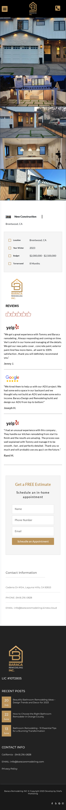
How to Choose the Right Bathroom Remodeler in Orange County (32, 715)
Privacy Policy (9, 768)
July (6, 705)
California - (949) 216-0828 (16, 754)
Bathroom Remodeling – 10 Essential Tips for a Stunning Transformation (34, 729)
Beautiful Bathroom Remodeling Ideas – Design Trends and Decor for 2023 (34, 701)
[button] (5, 9)
